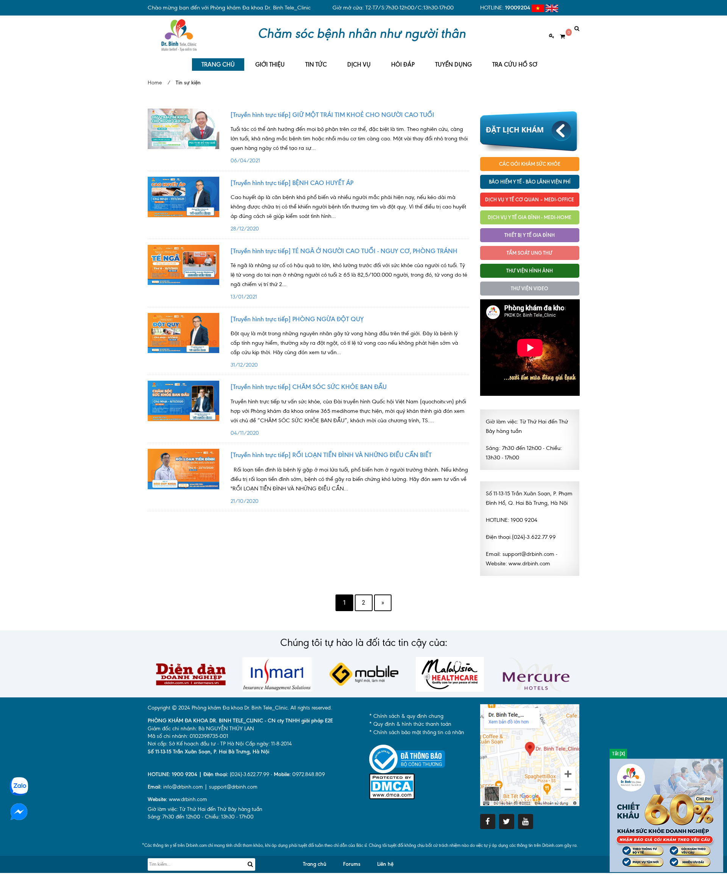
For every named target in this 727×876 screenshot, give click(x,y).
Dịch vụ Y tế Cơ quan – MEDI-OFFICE (529, 199)
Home (155, 82)
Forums (351, 864)
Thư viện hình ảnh (529, 271)
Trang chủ (314, 864)
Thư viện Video (529, 288)
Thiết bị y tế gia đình (529, 235)
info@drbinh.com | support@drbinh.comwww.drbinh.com (202, 793)
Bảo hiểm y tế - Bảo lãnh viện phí (530, 182)
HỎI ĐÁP (403, 64)
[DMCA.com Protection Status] (392, 786)
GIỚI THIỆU (270, 64)
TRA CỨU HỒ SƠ (514, 64)
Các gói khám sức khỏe (529, 164)
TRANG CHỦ (218, 64)
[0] (559, 36)
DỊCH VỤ (359, 64)
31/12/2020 (344, 349)
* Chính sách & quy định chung (406, 716)
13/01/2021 (349, 281)
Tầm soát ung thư (529, 253)
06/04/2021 (349, 145)
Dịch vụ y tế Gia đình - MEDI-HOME (529, 217)
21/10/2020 (349, 485)
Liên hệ (385, 864)
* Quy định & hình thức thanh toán (410, 724)
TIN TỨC (316, 64)
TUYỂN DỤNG (453, 64)
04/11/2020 (348, 417)
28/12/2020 (348, 213)
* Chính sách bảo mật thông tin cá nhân (416, 732)
